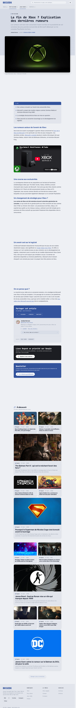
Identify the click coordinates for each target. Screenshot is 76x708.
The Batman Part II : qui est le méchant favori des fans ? (36, 467)
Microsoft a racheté (30, 135)
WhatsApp (38, 314)
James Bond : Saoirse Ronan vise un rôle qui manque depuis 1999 (34, 597)
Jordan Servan (14, 32)
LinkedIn (30, 314)
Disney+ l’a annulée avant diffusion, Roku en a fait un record (49, 429)
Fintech (31, 6)
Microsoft (31, 339)
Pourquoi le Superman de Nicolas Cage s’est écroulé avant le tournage (37, 531)
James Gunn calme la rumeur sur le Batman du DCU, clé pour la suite (37, 663)
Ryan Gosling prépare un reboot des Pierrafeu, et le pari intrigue (25, 429)
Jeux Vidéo (24, 339)
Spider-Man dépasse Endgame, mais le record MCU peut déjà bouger (48, 625)
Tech (4, 6)
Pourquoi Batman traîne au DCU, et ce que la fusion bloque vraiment (49, 692)
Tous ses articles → (33, 328)
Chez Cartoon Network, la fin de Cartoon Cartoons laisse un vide (24, 493)
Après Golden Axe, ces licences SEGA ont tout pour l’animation (48, 493)
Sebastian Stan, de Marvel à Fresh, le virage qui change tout (25, 692)
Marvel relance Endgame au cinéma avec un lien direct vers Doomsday (49, 560)
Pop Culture (15, 13)
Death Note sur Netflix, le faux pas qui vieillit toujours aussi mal (24, 624)
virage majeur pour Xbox (44, 248)
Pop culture (12, 6)
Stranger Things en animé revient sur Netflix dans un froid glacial (24, 560)
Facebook (23, 314)
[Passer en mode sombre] (70, 2)
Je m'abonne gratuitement (26, 374)
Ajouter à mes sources (26, 356)
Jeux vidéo (23, 6)
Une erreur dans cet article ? (31, 332)
